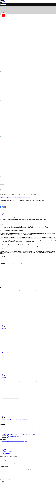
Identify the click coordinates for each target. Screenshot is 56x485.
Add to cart (1, 204)
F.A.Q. (2, 473)
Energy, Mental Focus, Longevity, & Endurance (5, 197)
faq (2, 10)
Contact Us (3, 11)
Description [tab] (3, 213)
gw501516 (46, 205)
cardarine (41, 205)
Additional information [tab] (4, 214)
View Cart (1, 1)
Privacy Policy (3, 477)
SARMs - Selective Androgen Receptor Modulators (22, 197)
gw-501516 (43, 205)
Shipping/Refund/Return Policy (5, 476)
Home (2, 6)
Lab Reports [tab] (3, 215)
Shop (2, 9)
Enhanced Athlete (13, 197)
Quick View (3, 325)
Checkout (4, 1)
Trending (29, 197)
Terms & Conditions (4, 474)
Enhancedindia (6, 479)
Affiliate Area (3, 475)
